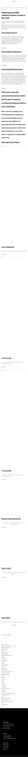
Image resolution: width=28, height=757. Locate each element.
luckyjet (2, 650)
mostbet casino (4, 649)
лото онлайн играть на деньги (7, 693)
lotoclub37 (3, 691)
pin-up (2, 663)
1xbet (2, 666)
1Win (2, 682)
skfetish (3, 657)
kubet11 (3, 677)
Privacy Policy (6, 744)
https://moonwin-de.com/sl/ (7, 701)
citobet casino (4, 669)
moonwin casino (4, 664)
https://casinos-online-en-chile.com (8, 645)
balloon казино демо (5, 674)
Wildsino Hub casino (5, 697)
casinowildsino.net (5, 699)
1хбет (2, 702)
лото (2, 696)
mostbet (3, 685)
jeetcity (2, 675)
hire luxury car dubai (5, 672)
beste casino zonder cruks (6, 671)
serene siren (4, 658)
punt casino (3, 686)
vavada (2, 680)
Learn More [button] (3, 47)
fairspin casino (4, 652)
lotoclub (3, 661)
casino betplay (4, 704)
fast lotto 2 (3, 690)
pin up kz (3, 679)
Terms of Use (6, 746)
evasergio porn (4, 660)
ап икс (2, 705)
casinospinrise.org (5, 694)
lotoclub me (3, 668)
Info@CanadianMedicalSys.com (9, 738)
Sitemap (4, 749)
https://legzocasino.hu (5, 647)
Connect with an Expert (6, 634)
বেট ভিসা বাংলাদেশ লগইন (5, 688)
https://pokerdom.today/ (6, 655)
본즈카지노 (3, 683)
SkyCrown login (4, 653)
